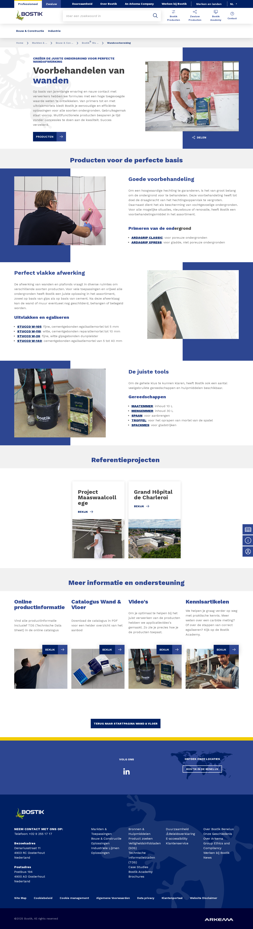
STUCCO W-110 (29, 331)
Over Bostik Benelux (218, 829)
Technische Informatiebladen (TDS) (141, 857)
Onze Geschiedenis (217, 834)
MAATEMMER (142, 406)
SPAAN (136, 415)
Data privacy (145, 898)
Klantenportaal (172, 898)
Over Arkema (213, 838)
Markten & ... (39, 43)
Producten (44, 136)
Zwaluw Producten (195, 18)
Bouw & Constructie (30, 30)
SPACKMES (140, 425)
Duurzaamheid (82, 3)
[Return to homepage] (32, 16)
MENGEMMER (142, 411)
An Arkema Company (139, 3)
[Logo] (33, 820)
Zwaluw (51, 4)
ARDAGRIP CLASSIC (147, 237)
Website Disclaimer (203, 898)
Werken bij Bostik (174, 3)
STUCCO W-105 (29, 326)
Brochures (136, 876)
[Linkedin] (126, 771)
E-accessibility (176, 838)
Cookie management (74, 898)
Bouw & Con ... (64, 43)
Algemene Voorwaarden (113, 898)
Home (19, 43)
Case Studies (138, 867)
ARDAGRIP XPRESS (146, 242)
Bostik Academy (215, 18)
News (207, 857)
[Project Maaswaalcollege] (98, 519)
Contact (232, 18)
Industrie (54, 30)
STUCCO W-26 (28, 336)
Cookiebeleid (43, 898)
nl (232, 4)
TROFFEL (138, 420)
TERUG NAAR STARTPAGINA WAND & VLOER (126, 723)
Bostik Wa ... (90, 43)
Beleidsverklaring (182, 834)
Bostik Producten (173, 18)
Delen (201, 137)
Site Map (20, 898)
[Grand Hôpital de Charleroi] (154, 519)
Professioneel (28, 4)
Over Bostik (108, 3)
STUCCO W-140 (29, 341)
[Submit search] (155, 15)
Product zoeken (140, 838)
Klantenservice (177, 843)
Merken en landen (209, 4)
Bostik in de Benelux (202, 769)
